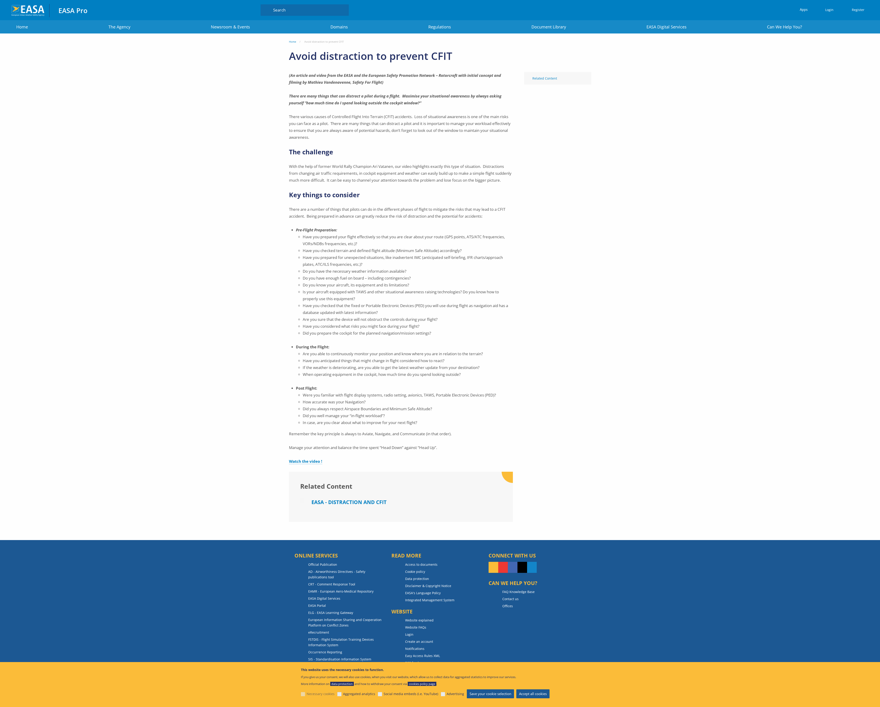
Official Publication (322, 564)
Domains (339, 27)
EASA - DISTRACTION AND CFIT (349, 502)
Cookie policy (415, 571)
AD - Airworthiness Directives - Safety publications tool (336, 574)
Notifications (414, 648)
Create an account (419, 641)
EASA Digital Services (666, 27)
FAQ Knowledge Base (518, 592)
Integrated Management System (429, 600)
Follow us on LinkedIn (532, 567)
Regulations (439, 27)
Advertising (455, 694)
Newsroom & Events (230, 27)
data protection (342, 684)
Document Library (548, 27)
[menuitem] (827, 10)
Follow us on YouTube (503, 567)
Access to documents (421, 564)
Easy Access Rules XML (422, 656)
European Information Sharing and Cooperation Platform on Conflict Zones (345, 622)
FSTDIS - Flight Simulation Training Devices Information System (341, 642)
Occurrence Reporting (325, 652)
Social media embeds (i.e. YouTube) (411, 694)
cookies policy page (422, 684)
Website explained (419, 620)
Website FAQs (415, 627)
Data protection (417, 579)
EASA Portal (317, 605)
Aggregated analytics (359, 694)
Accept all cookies (533, 693)
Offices (507, 606)
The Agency (119, 27)
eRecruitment (318, 632)
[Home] (28, 10)
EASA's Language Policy (423, 593)
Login (829, 10)
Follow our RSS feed (493, 567)
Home (22, 27)
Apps (804, 9)
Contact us (510, 599)
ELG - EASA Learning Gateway (330, 612)
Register (858, 10)
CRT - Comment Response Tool (331, 584)
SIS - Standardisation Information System (339, 659)
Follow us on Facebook (512, 567)
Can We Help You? (784, 27)
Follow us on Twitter (522, 567)
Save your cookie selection (490, 693)
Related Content (544, 78)
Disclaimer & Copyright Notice (428, 586)
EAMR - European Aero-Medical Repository (341, 591)
